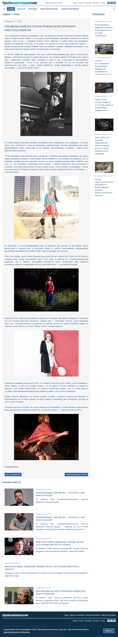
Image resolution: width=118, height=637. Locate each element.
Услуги (81, 3)
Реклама (88, 3)
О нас (103, 3)
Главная (6, 14)
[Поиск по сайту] (114, 9)
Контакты (96, 3)
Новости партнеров (70, 9)
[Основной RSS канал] (114, 3)
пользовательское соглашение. (17, 632)
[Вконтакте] (108, 3)
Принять (109, 631)
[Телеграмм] (111, 3)
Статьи (16, 14)
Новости (21, 9)
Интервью (32, 9)
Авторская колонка (49, 9)
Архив (75, 3)
